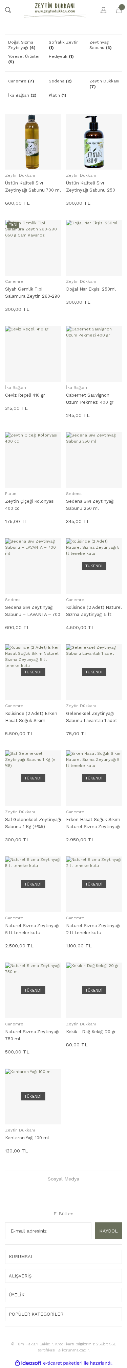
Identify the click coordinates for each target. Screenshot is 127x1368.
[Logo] (55, 10)
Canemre (14, 281)
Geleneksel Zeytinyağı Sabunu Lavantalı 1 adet (91, 717)
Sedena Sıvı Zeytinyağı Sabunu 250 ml (90, 505)
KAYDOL (108, 1231)
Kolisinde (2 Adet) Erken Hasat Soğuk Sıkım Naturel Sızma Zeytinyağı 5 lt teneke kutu (32, 717)
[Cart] (116, 10)
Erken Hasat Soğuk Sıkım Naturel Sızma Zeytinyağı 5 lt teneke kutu (93, 823)
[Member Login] (100, 10)
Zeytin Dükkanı (20, 175)
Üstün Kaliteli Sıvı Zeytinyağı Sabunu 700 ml (33, 186)
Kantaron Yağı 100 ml (27, 1137)
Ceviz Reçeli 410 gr (25, 395)
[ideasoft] (28, 1363)
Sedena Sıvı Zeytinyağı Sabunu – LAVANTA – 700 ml (32, 611)
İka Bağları (15, 387)
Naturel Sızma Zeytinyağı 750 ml (32, 1035)
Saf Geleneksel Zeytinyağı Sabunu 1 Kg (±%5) (33, 823)
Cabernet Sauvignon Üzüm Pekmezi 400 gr (89, 399)
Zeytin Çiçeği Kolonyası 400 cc (30, 505)
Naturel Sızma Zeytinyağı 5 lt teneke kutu (32, 929)
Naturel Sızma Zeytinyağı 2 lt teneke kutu (93, 929)
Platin (10, 493)
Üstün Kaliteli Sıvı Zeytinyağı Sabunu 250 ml (90, 187)
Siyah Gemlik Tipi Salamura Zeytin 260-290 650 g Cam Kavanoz (32, 293)
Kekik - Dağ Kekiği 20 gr (91, 1031)
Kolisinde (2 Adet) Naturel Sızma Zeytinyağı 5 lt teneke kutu (94, 611)
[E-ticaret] (63, 1363)
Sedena (74, 493)
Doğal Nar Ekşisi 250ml (91, 289)
